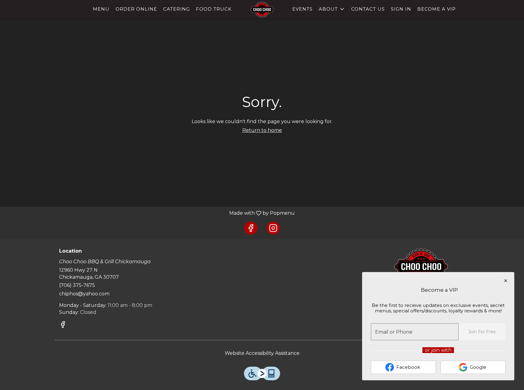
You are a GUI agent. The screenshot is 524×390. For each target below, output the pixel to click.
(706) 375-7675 (77, 285)
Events (302, 9)
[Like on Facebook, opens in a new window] (250, 228)
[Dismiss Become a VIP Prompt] (506, 281)
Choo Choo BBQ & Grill (421, 266)
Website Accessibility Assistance (262, 353)
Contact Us (368, 9)
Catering (176, 9)
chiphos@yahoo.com (84, 294)
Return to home (262, 130)
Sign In (401, 9)
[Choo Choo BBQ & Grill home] (262, 10)
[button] (332, 9)
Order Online (136, 9)
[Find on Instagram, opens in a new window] (273, 228)
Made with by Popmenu (150, 213)
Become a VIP (436, 9)
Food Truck (214, 9)
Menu (101, 9)
